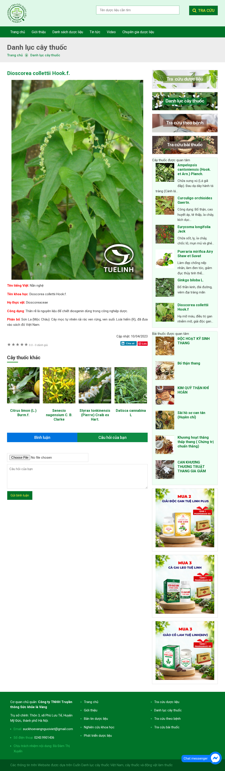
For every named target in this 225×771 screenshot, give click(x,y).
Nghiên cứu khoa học (99, 727)
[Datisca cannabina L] (130, 406)
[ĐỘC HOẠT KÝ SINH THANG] (165, 347)
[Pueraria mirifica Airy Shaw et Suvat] (165, 259)
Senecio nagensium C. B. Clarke (59, 414)
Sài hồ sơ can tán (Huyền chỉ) (191, 415)
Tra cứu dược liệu (20, 13)
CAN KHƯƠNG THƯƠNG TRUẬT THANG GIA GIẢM (192, 466)
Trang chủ (91, 702)
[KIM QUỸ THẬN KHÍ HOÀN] (165, 396)
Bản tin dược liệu (96, 719)
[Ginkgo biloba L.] (165, 288)
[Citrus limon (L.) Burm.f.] (23, 406)
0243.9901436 (44, 738)
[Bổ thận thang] (165, 371)
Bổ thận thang (189, 363)
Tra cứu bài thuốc (167, 727)
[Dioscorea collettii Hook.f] (165, 313)
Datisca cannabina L (131, 412)
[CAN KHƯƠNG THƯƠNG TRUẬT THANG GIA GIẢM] (165, 470)
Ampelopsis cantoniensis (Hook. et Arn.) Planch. (194, 169)
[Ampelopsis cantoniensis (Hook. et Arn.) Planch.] (165, 173)
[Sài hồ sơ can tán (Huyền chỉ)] (165, 421)
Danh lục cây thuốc (45, 55)
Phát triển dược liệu (98, 736)
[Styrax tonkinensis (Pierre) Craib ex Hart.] (95, 406)
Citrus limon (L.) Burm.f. (23, 412)
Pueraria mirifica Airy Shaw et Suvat (195, 253)
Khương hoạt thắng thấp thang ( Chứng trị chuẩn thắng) (196, 441)
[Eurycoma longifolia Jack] (165, 235)
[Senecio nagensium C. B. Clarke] (59, 406)
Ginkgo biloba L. (191, 280)
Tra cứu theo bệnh (167, 719)
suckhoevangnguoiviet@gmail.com (48, 729)
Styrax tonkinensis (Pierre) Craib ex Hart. (95, 414)
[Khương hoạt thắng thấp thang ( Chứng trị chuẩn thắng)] (165, 445)
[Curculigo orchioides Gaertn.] (165, 206)
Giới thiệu (90, 710)
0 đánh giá (38, 345)
